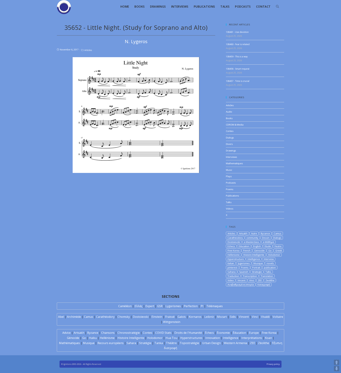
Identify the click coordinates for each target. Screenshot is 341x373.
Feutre (278, 246)
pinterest (232, 267)
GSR (160, 306)
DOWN (336, 368)
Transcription (250, 276)
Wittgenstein (171, 322)
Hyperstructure (236, 259)
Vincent (241, 280)
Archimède (74, 317)
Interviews (231, 157)
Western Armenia (235, 343)
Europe (254, 333)
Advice (66, 333)
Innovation (212, 338)
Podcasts (231, 182)
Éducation (239, 333)
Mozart (222, 317)
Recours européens (111, 343)
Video (231, 280)
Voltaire (278, 317)
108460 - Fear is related (238, 44)
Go (270, 250)
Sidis (233, 317)
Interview (269, 259)
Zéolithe (263, 343)
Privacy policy (273, 364)
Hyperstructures (191, 338)
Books (229, 118)
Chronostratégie (129, 333)
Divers (229, 144)
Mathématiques (69, 343)
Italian (231, 263)
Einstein (156, 317)
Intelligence (254, 259)
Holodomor (274, 254)
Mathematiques (234, 163)
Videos (229, 208)
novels (270, 263)
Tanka (158, 343)
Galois (182, 317)
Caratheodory (235, 237)
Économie (223, 333)
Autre (254, 233)
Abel (61, 317)
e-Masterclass (251, 242)
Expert (149, 306)
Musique (258, 263)
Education (244, 246)
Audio (229, 111)
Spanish (243, 271)
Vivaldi (265, 317)
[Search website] (277, 6)
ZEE (260, 280)
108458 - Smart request (237, 68)
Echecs (231, 246)
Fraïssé (170, 317)
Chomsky (124, 317)
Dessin (265, 237)
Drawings (231, 150)
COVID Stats (163, 333)
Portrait (256, 267)
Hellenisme (234, 254)
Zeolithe (270, 280)
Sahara (232, 271)
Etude (268, 246)
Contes (230, 131)
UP (336, 362)
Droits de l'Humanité (188, 333)
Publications (232, 195)
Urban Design (211, 343)
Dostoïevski (140, 317)
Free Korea (233, 250)
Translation (267, 276)
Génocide (73, 338)
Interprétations (251, 338)
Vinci (251, 280)
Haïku (93, 338)
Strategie (257, 271)
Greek (278, 250)
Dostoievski (234, 242)
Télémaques (214, 306)
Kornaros (195, 317)
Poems (229, 189)
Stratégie (145, 343)
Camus (277, 233)
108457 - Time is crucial (237, 81)
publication (270, 267)
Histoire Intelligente (253, 254)
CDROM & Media (234, 124)
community (252, 237)
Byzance (265, 233)
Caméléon (125, 306)
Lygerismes (173, 306)
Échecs (209, 333)
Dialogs (230, 137)
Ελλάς (138, 306)
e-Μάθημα (268, 242)
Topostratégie (189, 343)
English (257, 246)
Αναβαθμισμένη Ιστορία (241, 284)
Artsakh (243, 233)
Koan (268, 338)
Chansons (108, 333)
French (246, 250)
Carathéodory (105, 317)
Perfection (191, 306)
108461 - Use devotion (237, 32)
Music (229, 169)
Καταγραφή (264, 284)
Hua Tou (171, 338)
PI (202, 306)
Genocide (259, 250)
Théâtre (171, 343)
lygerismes (244, 263)
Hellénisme (107, 338)
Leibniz (209, 317)
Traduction (233, 276)
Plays (229, 176)
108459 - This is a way (237, 56)
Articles (88, 50)
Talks (229, 202)
